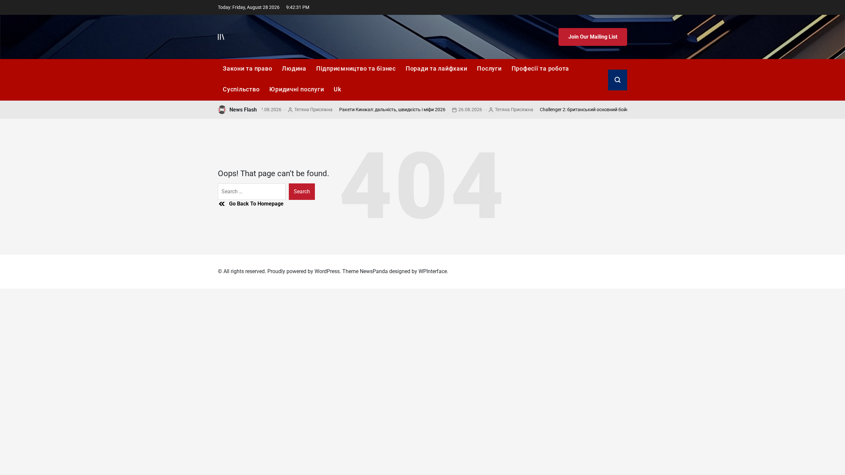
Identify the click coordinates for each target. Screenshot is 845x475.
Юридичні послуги (296, 89)
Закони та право (247, 68)
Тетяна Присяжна (300, 109)
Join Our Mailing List (592, 37)
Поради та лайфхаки (436, 68)
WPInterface (433, 271)
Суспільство (241, 89)
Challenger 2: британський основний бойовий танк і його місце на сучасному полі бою (619, 109)
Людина (294, 68)
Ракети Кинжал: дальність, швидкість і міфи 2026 (379, 109)
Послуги (489, 68)
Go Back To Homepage (256, 204)
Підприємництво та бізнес (356, 68)
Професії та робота (540, 68)
